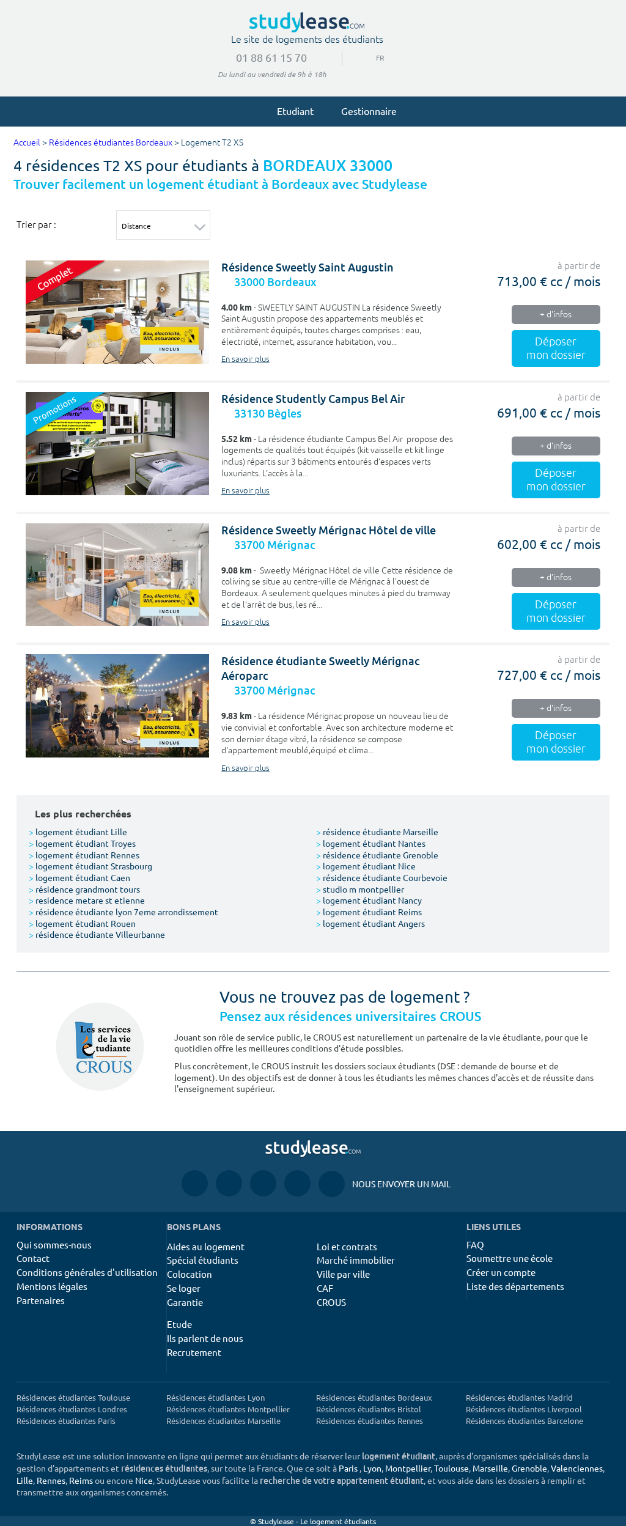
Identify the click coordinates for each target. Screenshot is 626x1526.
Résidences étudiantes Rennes (369, 1420)
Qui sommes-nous (54, 1244)
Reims (81, 1480)
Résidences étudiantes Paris (66, 1420)
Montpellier (407, 1467)
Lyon (372, 1467)
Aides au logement (206, 1246)
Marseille (490, 1467)
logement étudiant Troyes (82, 843)
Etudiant (295, 111)
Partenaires (41, 1300)
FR (370, 57)
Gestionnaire (369, 111)
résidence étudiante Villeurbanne (97, 934)
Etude (179, 1324)
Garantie (185, 1302)
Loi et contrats (347, 1246)
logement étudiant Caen (79, 877)
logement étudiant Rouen (82, 923)
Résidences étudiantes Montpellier (228, 1409)
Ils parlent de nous (205, 1338)
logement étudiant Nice (366, 865)
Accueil (26, 143)
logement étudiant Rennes (84, 854)
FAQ (475, 1244)
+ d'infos (556, 314)
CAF (325, 1288)
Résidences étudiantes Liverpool (524, 1409)
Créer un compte (501, 1272)
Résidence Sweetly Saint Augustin (307, 267)
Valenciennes (577, 1467)
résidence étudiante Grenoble (377, 854)
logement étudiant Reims (369, 911)
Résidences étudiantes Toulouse (73, 1397)
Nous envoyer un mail (385, 1183)
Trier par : (36, 224)
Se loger (184, 1288)
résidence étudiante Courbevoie (381, 877)
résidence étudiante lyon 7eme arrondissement (123, 911)
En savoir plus (245, 359)
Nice (144, 1480)
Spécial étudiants (202, 1260)
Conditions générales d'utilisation (87, 1272)
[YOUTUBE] (263, 1183)
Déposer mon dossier (556, 348)
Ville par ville (343, 1274)
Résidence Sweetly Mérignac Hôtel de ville (328, 530)
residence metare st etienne (87, 899)
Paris (348, 1467)
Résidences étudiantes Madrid (519, 1397)
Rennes (51, 1480)
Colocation (189, 1274)
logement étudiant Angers (370, 923)
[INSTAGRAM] (229, 1183)
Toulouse (451, 1467)
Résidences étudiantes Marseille (223, 1420)
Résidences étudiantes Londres (72, 1409)
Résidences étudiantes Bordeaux (110, 143)
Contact (33, 1258)
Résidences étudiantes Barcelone (524, 1420)
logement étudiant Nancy (369, 899)
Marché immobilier (356, 1260)
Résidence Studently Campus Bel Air (313, 399)
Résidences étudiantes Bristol (368, 1409)
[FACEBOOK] (195, 1183)
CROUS (331, 1302)
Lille (25, 1480)
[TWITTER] (297, 1183)
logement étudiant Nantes (370, 843)
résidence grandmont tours (84, 888)
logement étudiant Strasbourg (90, 865)
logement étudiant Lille (78, 831)
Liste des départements (515, 1286)
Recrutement (194, 1352)
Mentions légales (52, 1286)
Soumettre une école (509, 1258)
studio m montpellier (360, 888)
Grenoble (529, 1467)
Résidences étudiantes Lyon (215, 1397)
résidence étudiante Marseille (377, 831)
